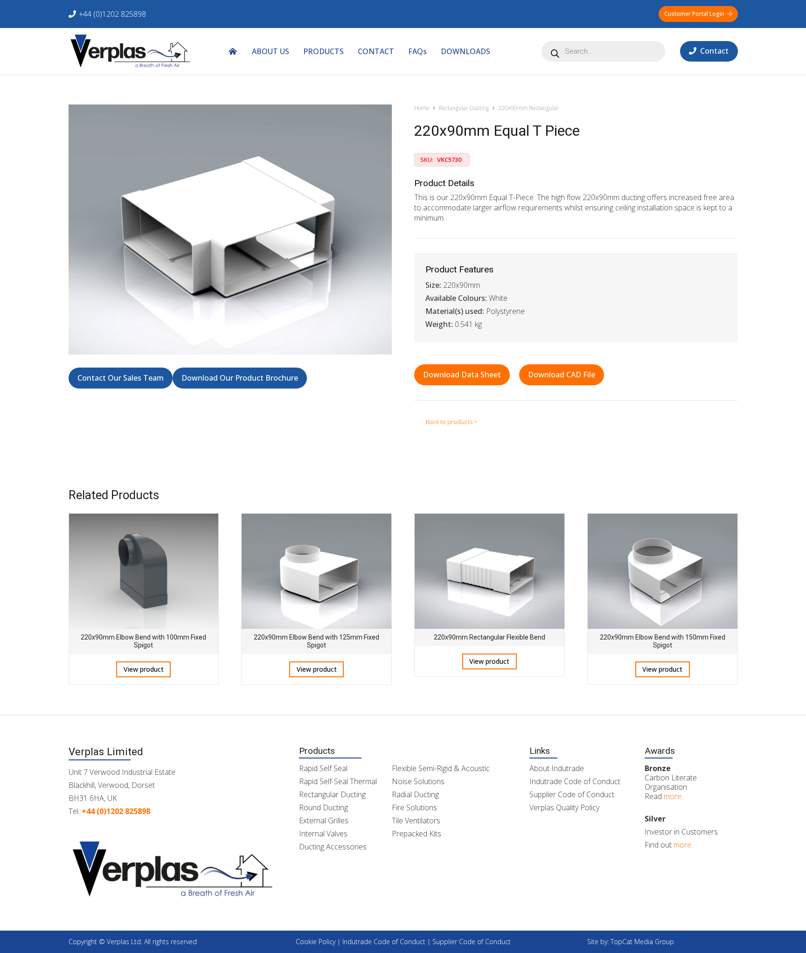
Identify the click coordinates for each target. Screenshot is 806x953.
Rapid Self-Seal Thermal (338, 781)
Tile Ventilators (416, 820)
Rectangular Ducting (463, 108)
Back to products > (452, 421)
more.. (674, 796)
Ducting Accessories (333, 847)
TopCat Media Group (642, 941)
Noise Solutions (418, 781)
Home (422, 108)
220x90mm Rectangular (528, 108)
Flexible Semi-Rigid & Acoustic (441, 768)
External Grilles (323, 820)
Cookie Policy (315, 941)
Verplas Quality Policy (564, 807)
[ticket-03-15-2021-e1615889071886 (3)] (131, 51)
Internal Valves (323, 833)
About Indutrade (556, 768)
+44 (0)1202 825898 (116, 811)
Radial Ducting (415, 794)
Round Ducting (323, 807)
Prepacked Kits (416, 833)
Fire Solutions (414, 807)
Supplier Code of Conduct (571, 794)
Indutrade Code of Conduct (574, 781)
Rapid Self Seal (323, 768)
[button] (497, 51)
